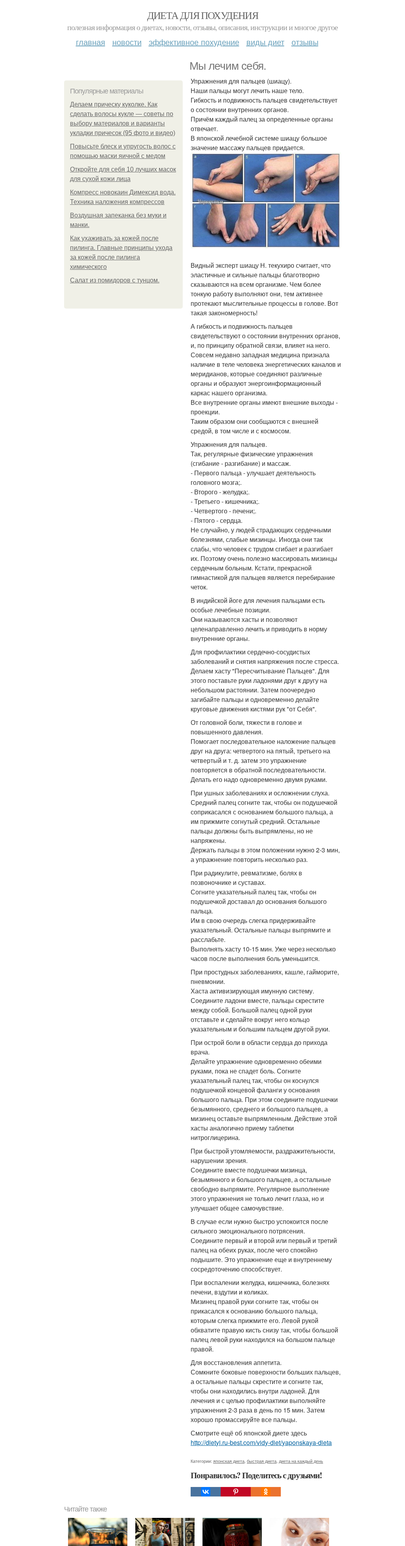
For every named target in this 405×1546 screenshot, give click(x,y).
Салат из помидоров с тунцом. (114, 280)
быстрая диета (261, 1461)
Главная (90, 42)
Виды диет (265, 42)
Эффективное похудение (194, 42)
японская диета (228, 1461)
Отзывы (304, 42)
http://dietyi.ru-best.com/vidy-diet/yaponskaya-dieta (261, 1442)
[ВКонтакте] (206, 1491)
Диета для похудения (202, 15)
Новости (127, 42)
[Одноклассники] (266, 1491)
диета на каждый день (301, 1461)
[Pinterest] (236, 1491)
